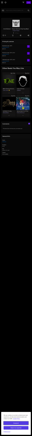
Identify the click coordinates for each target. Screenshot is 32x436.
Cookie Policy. (16, 419)
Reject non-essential (16, 428)
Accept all (16, 423)
